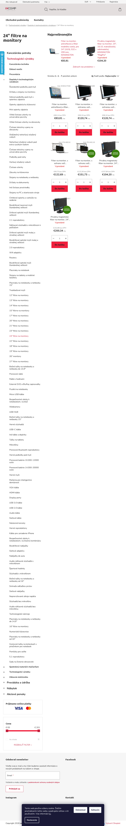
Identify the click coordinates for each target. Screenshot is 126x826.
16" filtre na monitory (18, 626)
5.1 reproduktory (16, 656)
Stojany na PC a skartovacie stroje (24, 192)
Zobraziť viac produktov (83, 66)
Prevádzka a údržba (18, 682)
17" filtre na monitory (18, 315)
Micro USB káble (16, 394)
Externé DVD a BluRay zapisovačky (24, 384)
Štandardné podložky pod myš (22, 87)
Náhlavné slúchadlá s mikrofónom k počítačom (25, 226)
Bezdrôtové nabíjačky (18, 545)
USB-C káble (15, 429)
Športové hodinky (17, 568)
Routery (12, 257)
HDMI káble (14, 492)
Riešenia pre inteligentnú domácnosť (20, 481)
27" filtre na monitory (18, 361)
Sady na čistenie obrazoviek (21, 661)
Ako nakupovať (11, 2)
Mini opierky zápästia (18, 109)
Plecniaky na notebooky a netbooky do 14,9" (24, 620)
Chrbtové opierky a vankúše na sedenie (22, 198)
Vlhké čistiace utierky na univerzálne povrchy (20, 115)
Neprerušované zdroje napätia (22, 596)
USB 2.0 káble (15, 508)
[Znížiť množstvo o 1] (53, 126)
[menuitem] (17, 20)
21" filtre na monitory (18, 325)
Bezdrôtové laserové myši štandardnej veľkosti (20, 206)
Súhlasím (95, 810)
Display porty (15, 497)
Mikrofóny (13, 444)
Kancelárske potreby (19, 53)
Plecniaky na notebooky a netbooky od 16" (24, 637)
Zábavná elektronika (18, 677)
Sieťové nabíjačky (17, 591)
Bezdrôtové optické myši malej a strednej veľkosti (23, 241)
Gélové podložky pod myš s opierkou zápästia (21, 98)
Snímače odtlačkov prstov (20, 586)
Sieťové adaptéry (16, 551)
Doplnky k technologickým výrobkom (21, 80)
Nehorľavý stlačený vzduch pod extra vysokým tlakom (23, 143)
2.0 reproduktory (16, 247)
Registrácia (114, 2)
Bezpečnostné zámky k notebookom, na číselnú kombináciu (25, 539)
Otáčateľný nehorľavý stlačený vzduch (22, 135)
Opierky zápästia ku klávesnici (22, 104)
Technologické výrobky (20, 58)
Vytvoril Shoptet (113, 823)
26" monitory (15, 356)
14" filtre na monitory (18, 305)
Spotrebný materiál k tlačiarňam (24, 666)
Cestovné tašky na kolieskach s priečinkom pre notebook (23, 645)
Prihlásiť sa (14, 788)
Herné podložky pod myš (20, 455)
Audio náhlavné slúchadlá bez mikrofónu (22, 607)
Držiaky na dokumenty (19, 182)
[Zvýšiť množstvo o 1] (66, 126)
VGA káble (14, 487)
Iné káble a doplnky (17, 434)
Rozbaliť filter (22, 745)
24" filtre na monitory (18, 336)
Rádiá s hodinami (16, 379)
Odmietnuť (80, 810)
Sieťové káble (15, 518)
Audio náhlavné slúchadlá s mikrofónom (21, 562)
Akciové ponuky (16, 694)
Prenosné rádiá (16, 374)
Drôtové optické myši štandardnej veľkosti (24, 213)
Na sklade (24, 739)
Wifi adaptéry (15, 252)
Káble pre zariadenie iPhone (21, 533)
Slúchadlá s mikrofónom (20, 573)
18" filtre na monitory (18, 346)
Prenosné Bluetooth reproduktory (24, 450)
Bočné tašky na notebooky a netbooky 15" (21, 418)
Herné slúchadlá (16, 424)
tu (50, 813)
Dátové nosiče (15, 69)
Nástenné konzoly (17, 523)
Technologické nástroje (19, 614)
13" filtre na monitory (18, 300)
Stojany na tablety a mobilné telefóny (22, 276)
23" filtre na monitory (18, 331)
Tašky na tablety (16, 439)
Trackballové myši (17, 290)
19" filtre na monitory (18, 351)
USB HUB (13, 412)
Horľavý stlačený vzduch (20, 162)
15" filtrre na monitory (19, 310)
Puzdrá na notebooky (18, 389)
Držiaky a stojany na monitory (22, 92)
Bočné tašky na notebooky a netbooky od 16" (21, 579)
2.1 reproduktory (16, 220)
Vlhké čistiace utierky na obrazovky (24, 122)
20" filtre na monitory (18, 320)
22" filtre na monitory (18, 341)
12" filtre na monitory (18, 295)
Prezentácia (14, 74)
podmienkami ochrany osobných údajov (44, 782)
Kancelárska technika (19, 64)
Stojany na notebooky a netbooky (24, 177)
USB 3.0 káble (15, 502)
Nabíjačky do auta (17, 556)
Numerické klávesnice (19, 631)
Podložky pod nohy (17, 157)
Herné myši (14, 475)
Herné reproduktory (18, 528)
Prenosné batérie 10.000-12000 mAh (24, 461)
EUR (87, 2)
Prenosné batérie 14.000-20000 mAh (24, 468)
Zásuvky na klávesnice (19, 172)
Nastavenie (32, 820)
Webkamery (14, 406)
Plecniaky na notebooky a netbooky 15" (24, 284)
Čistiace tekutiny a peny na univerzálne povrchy (21, 150)
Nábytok (12, 688)
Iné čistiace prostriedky (19, 187)
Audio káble (14, 513)
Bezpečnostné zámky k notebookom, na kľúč (19, 400)
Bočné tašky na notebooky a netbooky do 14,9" (21, 367)
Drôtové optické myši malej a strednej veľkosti (22, 233)
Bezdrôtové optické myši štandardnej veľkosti (20, 264)
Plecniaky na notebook (19, 270)
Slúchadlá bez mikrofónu (20, 601)
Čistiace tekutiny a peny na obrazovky (21, 128)
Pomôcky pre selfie (17, 651)
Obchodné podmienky (31, 2)
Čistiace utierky (16, 167)
